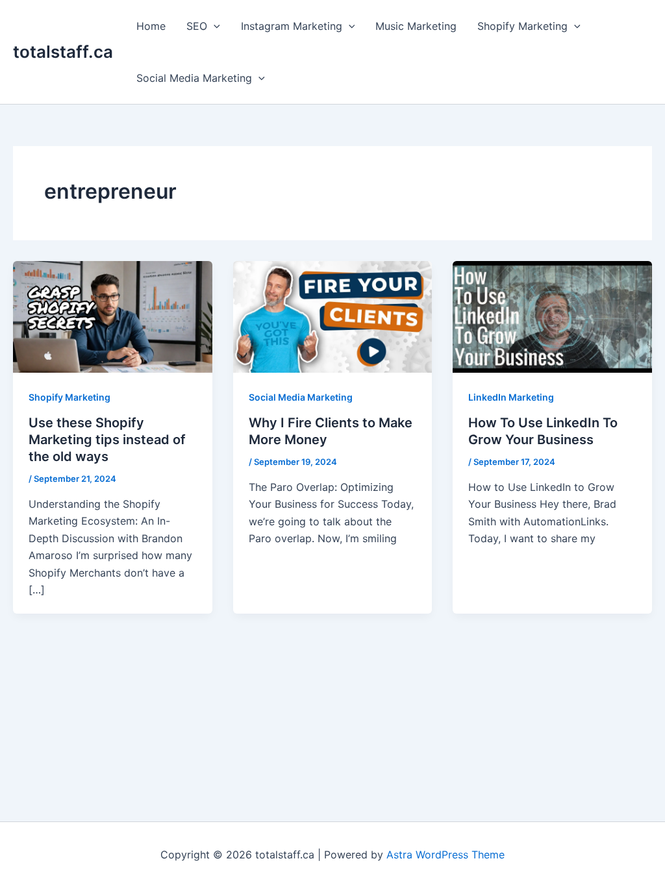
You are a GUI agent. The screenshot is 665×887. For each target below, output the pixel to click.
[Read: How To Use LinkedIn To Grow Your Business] (552, 315)
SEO (196, 25)
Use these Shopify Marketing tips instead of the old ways (107, 439)
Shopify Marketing (522, 25)
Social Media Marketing (194, 77)
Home (151, 25)
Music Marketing (416, 25)
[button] (213, 26)
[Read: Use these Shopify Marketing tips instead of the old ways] (112, 315)
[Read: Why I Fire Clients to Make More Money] (333, 315)
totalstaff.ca (63, 52)
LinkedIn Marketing (511, 397)
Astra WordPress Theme (445, 854)
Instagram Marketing (291, 25)
